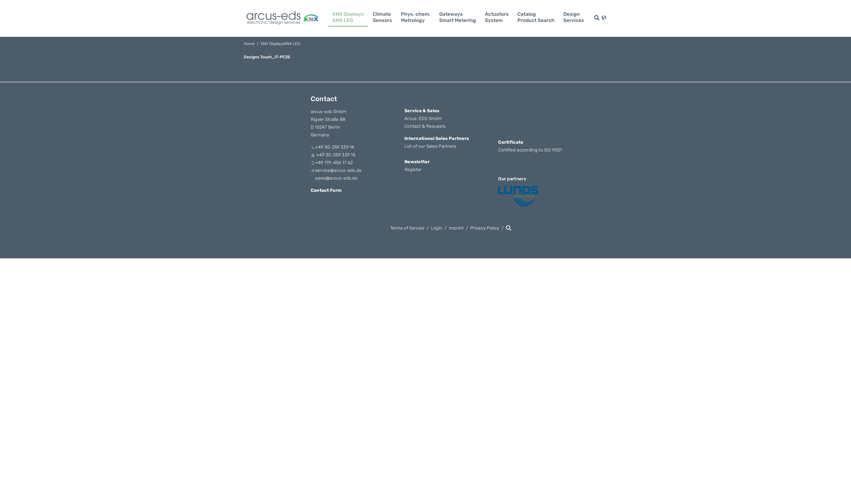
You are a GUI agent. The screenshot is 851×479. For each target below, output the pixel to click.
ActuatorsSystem (497, 17)
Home (249, 43)
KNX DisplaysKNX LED (348, 17)
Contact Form (326, 190)
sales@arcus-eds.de (336, 178)
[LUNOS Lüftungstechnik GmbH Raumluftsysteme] (518, 196)
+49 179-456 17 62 (334, 162)
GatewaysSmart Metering (457, 17)
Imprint (456, 228)
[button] (604, 17)
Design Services (573, 17)
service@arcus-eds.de (338, 170)
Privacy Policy (484, 228)
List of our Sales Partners (430, 146)
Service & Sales (421, 110)
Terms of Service (407, 228)
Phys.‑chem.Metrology (415, 17)
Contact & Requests (425, 126)
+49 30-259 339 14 (334, 147)
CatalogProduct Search (535, 17)
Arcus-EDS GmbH (422, 118)
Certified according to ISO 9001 (530, 150)
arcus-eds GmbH (328, 111)
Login (437, 228)
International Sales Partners (436, 138)
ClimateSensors (382, 17)
